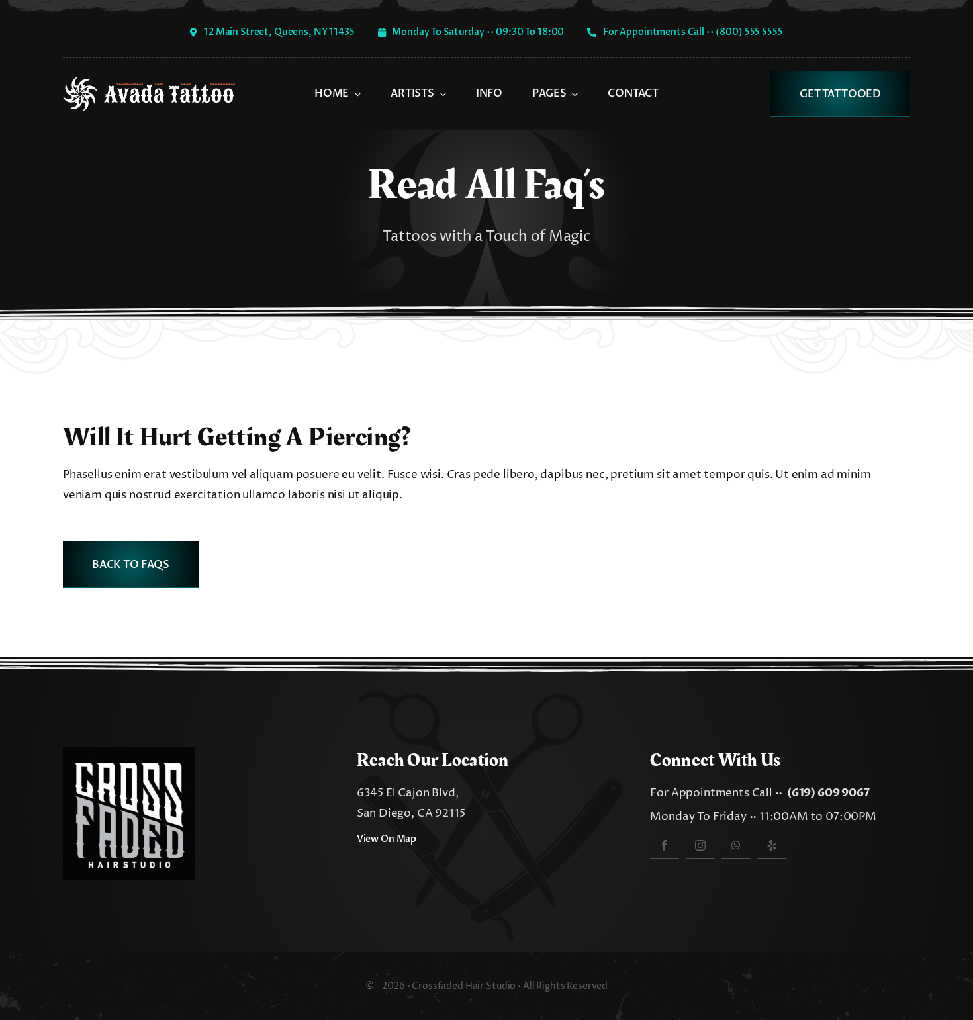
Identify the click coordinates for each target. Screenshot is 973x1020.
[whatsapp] (736, 845)
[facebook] (664, 845)
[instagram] (700, 845)
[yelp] (771, 845)
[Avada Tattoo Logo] (149, 82)
